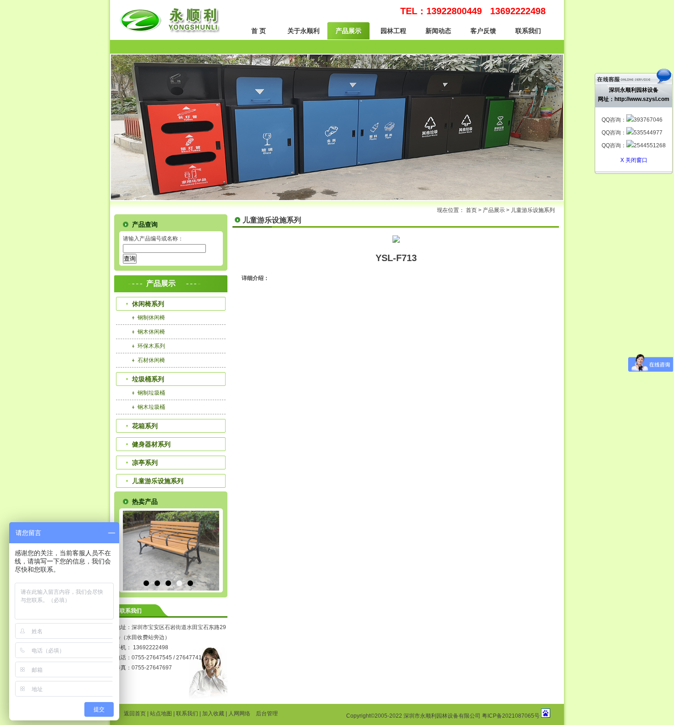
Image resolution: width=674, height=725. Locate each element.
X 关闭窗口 (633, 160)
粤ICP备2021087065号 (511, 716)
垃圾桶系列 (148, 379)
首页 (471, 210)
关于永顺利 (303, 30)
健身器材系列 (151, 444)
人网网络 (239, 713)
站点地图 (161, 713)
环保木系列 (151, 346)
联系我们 (528, 30)
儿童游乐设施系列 (533, 210)
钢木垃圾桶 (151, 407)
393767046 (648, 120)
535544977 (648, 132)
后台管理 (267, 713)
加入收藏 (213, 713)
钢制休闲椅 (151, 317)
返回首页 (135, 713)
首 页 (258, 30)
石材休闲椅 (151, 360)
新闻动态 (438, 30)
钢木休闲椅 (151, 332)
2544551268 (650, 145)
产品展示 (348, 30)
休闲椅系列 (148, 303)
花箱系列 (145, 425)
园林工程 (393, 30)
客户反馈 (483, 30)
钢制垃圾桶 (151, 393)
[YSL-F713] (396, 241)
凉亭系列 (145, 462)
